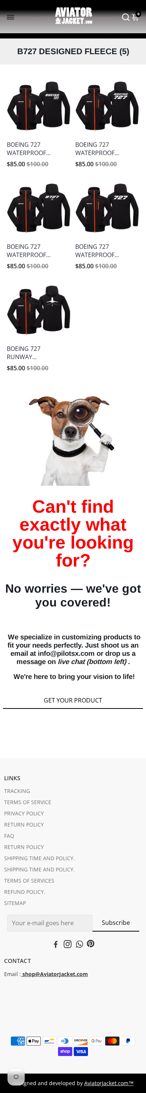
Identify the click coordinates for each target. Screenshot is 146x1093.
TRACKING (17, 791)
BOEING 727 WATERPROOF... (29, 149)
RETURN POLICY (24, 824)
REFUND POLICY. (24, 892)
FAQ (9, 836)
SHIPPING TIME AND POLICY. (39, 858)
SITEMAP (15, 903)
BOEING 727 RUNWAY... (23, 353)
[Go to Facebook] (56, 945)
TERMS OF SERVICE (27, 802)
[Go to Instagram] (67, 945)
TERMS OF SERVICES (29, 880)
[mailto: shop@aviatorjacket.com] (21, 974)
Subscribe (116, 922)
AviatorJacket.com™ (109, 1083)
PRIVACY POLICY (24, 813)
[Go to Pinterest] (90, 945)
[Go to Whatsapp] (79, 945)
